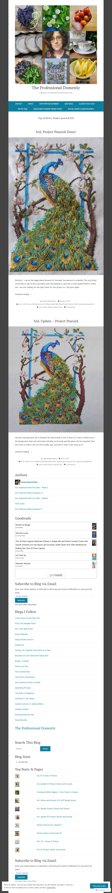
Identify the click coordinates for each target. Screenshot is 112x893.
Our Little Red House (24, 629)
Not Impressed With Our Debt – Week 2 (31, 487)
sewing (80, 304)
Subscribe (21, 600)
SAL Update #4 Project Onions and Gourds (54, 784)
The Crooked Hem (22, 671)
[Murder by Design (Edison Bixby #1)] (94, 526)
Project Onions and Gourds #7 (49, 833)
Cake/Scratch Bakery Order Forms (47, 109)
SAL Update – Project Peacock (56, 321)
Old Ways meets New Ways (53, 304)
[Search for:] (27, 748)
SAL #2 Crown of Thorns (47, 775)
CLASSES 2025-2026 (87, 104)
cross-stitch (22, 304)
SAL (76, 304)
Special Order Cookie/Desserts (81, 109)
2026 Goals (20, 503)
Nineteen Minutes (23, 563)
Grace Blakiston (21, 634)
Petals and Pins (21, 666)
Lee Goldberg (20, 527)
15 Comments (70, 464)
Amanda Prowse (21, 535)
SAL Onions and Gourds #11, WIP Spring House (56, 800)
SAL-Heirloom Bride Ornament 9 (28, 509)
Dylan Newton (20, 558)
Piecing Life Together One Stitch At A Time (33, 650)
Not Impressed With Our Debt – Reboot (31, 498)
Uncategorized (89, 304)
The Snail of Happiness (24, 693)
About (30, 104)
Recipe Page (22, 109)
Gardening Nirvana (22, 687)
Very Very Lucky (22, 533)
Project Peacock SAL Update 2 (49, 825)
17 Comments (70, 307)
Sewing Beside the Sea (24, 714)
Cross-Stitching (33, 304)
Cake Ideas (69, 104)
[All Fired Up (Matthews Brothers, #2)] (94, 556)
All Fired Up (21, 555)
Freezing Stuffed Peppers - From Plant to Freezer (57, 792)
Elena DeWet (20, 551)
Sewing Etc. (19, 645)
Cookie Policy (51, 888)
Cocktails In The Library (24, 698)
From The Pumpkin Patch (25, 623)
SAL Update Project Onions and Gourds (53, 808)
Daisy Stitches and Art (24, 639)
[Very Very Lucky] (94, 534)
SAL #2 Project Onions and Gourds (51, 849)
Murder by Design (23, 525)
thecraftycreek (21, 720)
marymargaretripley (49, 301)
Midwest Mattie (21, 709)
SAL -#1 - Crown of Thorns (48, 841)
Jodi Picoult (20, 566)
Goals (41, 304)
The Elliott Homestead (24, 677)
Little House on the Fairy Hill (27, 618)
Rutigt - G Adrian (22, 661)
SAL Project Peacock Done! (56, 132)
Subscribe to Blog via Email (35, 584)
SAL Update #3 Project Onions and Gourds (54, 816)
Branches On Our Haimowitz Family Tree (31, 655)
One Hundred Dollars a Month (27, 682)
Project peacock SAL (55, 307)
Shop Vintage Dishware (49, 104)
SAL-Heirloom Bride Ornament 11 (29, 493)
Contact (18, 104)
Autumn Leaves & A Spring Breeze (29, 704)
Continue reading (22, 294)
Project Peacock (68, 304)
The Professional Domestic (56, 87)
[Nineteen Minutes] (94, 565)
